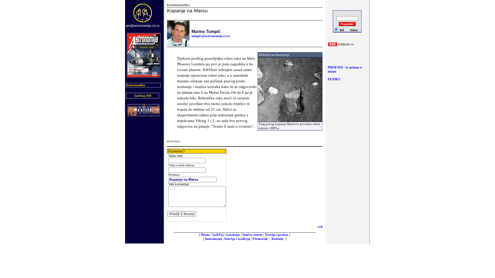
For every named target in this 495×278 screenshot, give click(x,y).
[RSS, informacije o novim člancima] (332, 45)
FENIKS (334, 79)
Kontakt (277, 239)
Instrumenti (213, 239)
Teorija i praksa (276, 235)
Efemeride (260, 239)
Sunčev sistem (252, 235)
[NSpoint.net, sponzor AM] (143, 115)
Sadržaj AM (142, 96)
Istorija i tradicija (237, 239)
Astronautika (135, 85)
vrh (320, 227)
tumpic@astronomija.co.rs (211, 36)
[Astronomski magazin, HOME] (142, 22)
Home (205, 235)
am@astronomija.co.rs (143, 26)
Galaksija (233, 235)
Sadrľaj (218, 235)
